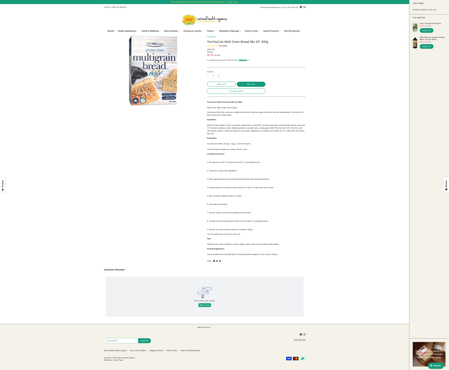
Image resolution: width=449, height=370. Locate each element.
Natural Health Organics (126, 358)
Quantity (210, 72)
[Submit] (118, 7)
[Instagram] (304, 7)
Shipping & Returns (156, 350)
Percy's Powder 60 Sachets (430, 23)
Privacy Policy (171, 350)
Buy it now (251, 84)
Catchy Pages (118, 360)
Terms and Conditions (138, 350)
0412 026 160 (293, 7)
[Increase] (218, 76)
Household (211, 37)
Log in (107, 7)
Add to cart (426, 30)
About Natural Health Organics (115, 350)
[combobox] (129, 7)
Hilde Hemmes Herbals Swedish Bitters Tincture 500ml (432, 38)
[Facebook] (301, 7)
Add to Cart (221, 84)
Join (113, 7)
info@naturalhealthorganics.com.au (273, 7)
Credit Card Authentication (190, 350)
